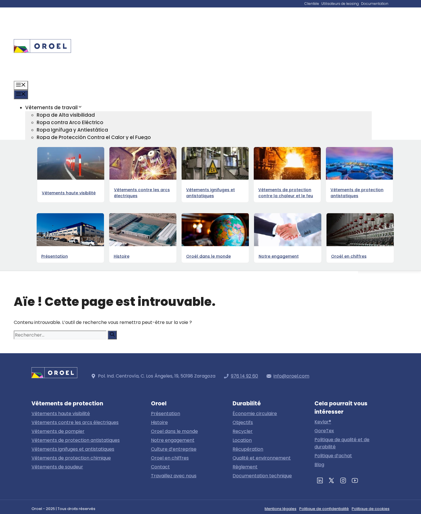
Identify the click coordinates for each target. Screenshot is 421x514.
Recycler (243, 431)
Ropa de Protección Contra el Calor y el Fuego (94, 137)
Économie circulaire (61, 204)
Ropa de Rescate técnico (68, 167)
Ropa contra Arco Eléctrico (70, 122)
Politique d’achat (333, 455)
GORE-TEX (37, 189)
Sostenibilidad (43, 197)
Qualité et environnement (262, 458)
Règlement (245, 467)
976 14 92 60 (244, 376)
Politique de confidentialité (324, 508)
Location (242, 440)
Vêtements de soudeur (57, 467)
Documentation (374, 3)
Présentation (165, 413)
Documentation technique (262, 475)
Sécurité (47, 226)
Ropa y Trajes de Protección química (82, 152)
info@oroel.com (291, 376)
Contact (35, 256)
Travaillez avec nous (173, 475)
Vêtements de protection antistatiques (76, 440)
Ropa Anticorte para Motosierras (77, 159)
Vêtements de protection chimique (71, 458)
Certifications (53, 219)
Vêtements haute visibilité (61, 413)
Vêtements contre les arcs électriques (75, 422)
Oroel (32, 234)
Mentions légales (280, 508)
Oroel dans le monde (174, 431)
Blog (30, 249)
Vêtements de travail (51, 107)
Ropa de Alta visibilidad (66, 115)
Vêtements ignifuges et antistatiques (73, 449)
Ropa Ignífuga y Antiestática (72, 129)
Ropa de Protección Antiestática (77, 144)
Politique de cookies (370, 508)
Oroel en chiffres (57, 241)
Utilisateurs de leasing (340, 3)
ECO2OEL (48, 211)
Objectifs (243, 422)
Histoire (159, 422)
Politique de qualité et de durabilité (341, 443)
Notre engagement (172, 440)
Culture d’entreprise (173, 449)
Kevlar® (322, 422)
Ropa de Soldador (59, 182)
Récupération (248, 449)
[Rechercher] (112, 335)
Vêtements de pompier (58, 431)
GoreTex (324, 430)
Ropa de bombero (59, 174)
